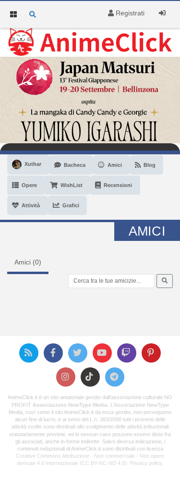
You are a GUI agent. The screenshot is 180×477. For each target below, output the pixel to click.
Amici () (27, 262)
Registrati (129, 13)
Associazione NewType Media (70, 405)
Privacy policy (146, 463)
